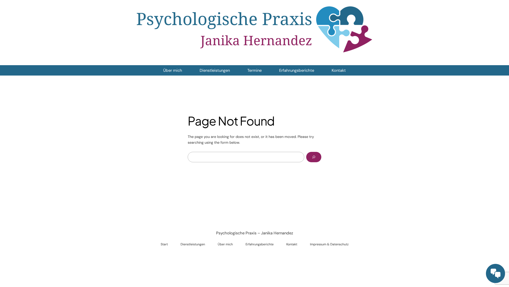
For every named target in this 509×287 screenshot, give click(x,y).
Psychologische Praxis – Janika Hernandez (254, 233)
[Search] (313, 157)
